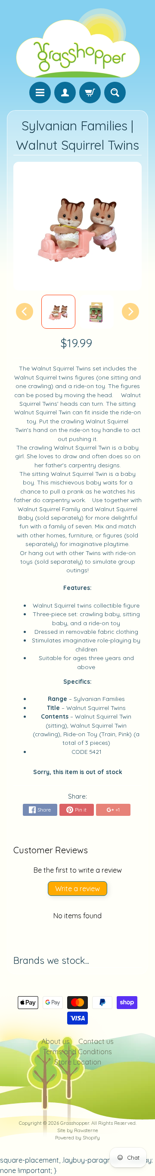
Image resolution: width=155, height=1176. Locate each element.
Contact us (96, 1041)
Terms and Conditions (77, 1051)
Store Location (77, 1062)
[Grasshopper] (77, 42)
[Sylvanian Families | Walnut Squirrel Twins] (58, 312)
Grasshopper (74, 1123)
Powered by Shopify (77, 1138)
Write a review (77, 888)
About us (55, 1041)
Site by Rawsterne (77, 1130)
